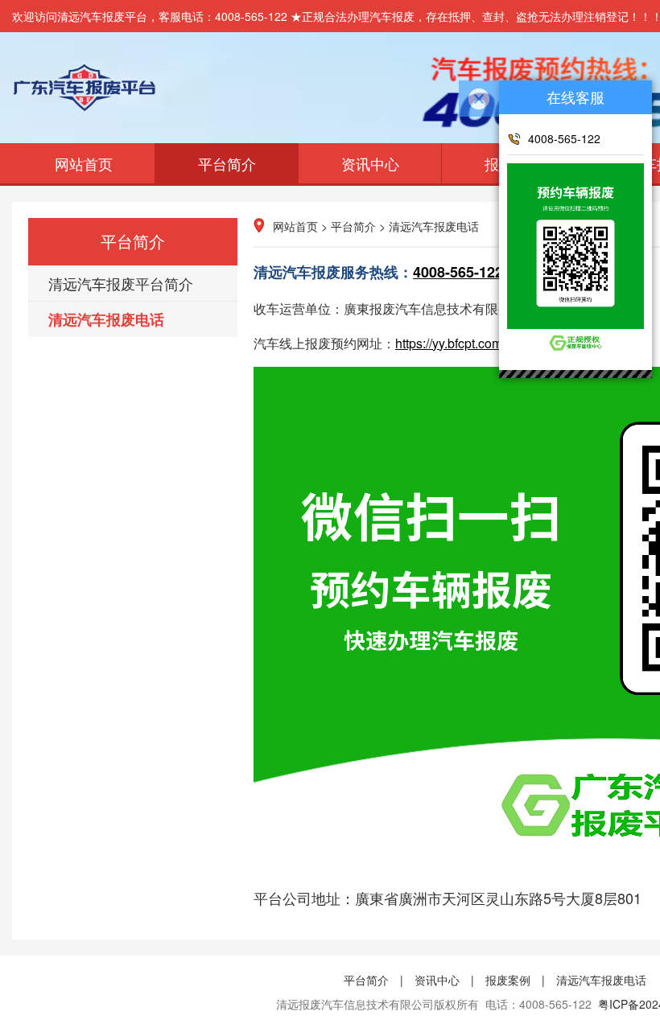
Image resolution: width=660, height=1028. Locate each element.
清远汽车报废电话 (106, 319)
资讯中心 (370, 163)
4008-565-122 (458, 271)
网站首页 (84, 163)
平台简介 (227, 163)
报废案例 (507, 980)
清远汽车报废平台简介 (120, 283)
